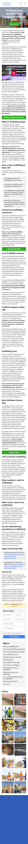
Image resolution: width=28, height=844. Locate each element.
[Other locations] (20, 3)
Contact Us (6, 684)
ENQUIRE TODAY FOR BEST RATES (14, 117)
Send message (14, 637)
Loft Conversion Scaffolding (11, 665)
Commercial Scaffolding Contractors (13, 652)
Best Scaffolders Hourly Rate (11, 662)
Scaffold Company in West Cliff (12, 657)
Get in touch (14, 24)
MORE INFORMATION (14, 249)
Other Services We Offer (10, 681)
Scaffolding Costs (8, 660)
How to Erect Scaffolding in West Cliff (14, 649)
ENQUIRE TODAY (14, 452)
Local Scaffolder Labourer (10, 654)
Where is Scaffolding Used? (11, 646)
